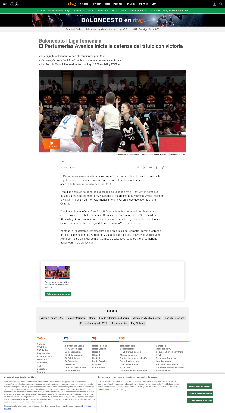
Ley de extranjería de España (114, 318)
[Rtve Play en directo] (12, 4)
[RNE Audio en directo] (17, 4)
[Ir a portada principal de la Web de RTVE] (49, 338)
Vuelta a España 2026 (52, 318)
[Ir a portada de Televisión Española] (77, 339)
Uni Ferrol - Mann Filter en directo (61, 64)
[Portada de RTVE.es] (72, 4)
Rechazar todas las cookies (200, 393)
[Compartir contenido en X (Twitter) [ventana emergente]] (144, 166)
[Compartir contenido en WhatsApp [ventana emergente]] (157, 166)
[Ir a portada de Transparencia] (154, 339)
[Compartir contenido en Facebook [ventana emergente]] (138, 166)
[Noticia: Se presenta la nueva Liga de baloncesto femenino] (57, 278)
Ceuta (92, 318)
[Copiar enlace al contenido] (163, 166)
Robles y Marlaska (76, 318)
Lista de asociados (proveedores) (112, 390)
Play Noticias (138, 323)
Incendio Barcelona (174, 318)
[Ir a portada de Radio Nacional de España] (105, 339)
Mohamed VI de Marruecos (147, 318)
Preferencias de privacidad (200, 400)
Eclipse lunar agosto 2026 (93, 323)
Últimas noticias (119, 323)
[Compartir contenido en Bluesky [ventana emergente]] (150, 166)
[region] (112, 393)
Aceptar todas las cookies (199, 386)
